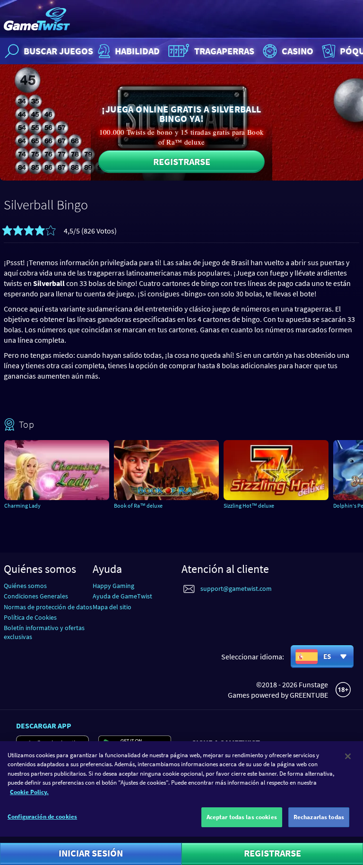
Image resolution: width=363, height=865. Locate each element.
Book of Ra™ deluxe (138, 505)
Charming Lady (22, 505)
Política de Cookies (30, 617)
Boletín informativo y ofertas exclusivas (44, 632)
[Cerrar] (347, 756)
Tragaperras (224, 51)
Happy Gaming (113, 585)
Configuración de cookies (42, 817)
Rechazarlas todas (319, 817)
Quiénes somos (25, 585)
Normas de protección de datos (48, 607)
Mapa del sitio (112, 607)
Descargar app (43, 725)
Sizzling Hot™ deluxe (249, 505)
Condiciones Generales (36, 596)
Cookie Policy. (29, 792)
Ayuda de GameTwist (122, 596)
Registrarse (181, 161)
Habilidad (137, 51)
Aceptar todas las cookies (242, 817)
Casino (297, 51)
